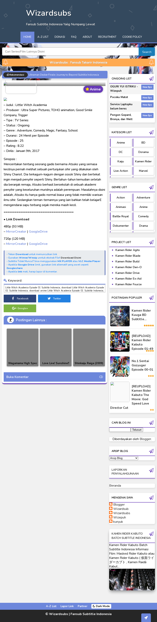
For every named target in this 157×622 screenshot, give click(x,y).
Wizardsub (121, 509)
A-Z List (42, 37)
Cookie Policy (132, 37)
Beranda (115, 485)
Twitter (57, 298)
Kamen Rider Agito (128, 250)
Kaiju (121, 161)
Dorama (143, 152)
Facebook (22, 298)
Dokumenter (121, 226)
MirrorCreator (16, 231)
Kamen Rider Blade (128, 256)
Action (121, 198)
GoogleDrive (38, 231)
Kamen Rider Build (127, 261)
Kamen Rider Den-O (129, 267)
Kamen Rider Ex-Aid (128, 279)
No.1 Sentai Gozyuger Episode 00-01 (142, 365)
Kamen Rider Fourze (129, 284)
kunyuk (118, 521)
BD (143, 143)
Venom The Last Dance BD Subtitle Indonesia (54, 74)
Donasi (60, 37)
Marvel (143, 171)
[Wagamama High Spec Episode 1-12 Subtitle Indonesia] (22, 347)
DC (121, 152)
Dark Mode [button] (102, 606)
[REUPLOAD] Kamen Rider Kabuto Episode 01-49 (142, 342)
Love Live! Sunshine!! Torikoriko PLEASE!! (55, 365)
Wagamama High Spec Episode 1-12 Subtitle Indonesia (22, 366)
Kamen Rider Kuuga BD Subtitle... (141, 315)
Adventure (143, 198)
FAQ (73, 37)
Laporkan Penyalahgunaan (125, 472)
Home (27, 37)
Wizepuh (119, 517)
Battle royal (121, 216)
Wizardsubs (121, 513)
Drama (143, 226)
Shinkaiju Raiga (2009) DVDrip (89, 365)
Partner (82, 606)
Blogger (145, 439)
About (87, 37)
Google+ (22, 308)
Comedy (143, 216)
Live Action (121, 171)
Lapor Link (67, 606)
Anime (121, 143)
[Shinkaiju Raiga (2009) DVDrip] (89, 347)
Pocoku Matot (119, 97)
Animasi (121, 207)
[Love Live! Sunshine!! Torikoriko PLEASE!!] (56, 347)
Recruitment (107, 37)
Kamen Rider (143, 161)
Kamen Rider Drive (128, 273)
